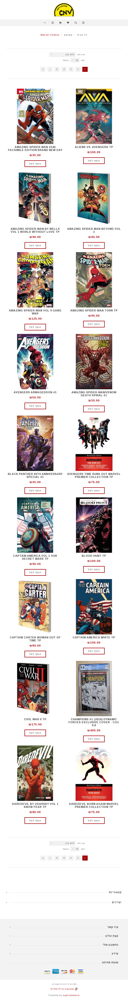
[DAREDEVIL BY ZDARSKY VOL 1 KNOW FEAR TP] (35, 773)
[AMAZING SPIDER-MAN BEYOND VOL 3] (94, 198)
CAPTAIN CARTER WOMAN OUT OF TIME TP (35, 639)
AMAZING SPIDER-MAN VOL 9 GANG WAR (35, 312)
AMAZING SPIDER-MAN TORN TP (94, 310)
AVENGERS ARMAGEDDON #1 (35, 392)
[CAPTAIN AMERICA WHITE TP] (94, 606)
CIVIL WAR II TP (35, 719)
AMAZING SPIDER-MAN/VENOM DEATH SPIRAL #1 (94, 394)
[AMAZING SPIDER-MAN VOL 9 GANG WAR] (35, 279)
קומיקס (68, 34)
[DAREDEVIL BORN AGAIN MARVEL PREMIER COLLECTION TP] (94, 773)
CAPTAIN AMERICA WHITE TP (94, 637)
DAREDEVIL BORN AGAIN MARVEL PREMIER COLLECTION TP (94, 805)
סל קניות (60, 22)
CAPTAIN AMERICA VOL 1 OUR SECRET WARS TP (35, 557)
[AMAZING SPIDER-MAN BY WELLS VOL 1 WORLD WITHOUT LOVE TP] (35, 198)
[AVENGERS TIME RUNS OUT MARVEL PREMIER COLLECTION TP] (94, 443)
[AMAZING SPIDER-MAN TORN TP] (94, 279)
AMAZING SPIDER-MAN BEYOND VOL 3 (94, 230)
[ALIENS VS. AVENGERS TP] (94, 116)
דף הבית (82, 34)
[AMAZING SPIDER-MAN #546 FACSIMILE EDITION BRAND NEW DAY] (35, 116)
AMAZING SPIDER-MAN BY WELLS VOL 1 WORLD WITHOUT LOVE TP (35, 230)
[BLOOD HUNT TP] (94, 525)
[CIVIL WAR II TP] (35, 688)
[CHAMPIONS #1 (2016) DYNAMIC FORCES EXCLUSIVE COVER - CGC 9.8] (94, 688)
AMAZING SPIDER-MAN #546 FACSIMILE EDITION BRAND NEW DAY (35, 148)
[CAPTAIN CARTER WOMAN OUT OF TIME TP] (35, 606)
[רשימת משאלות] (68, 22)
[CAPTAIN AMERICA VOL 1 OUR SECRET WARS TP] (35, 525)
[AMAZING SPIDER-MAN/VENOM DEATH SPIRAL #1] (94, 361)
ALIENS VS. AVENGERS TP (94, 147)
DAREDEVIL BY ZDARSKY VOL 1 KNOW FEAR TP (35, 805)
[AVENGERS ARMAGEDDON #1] (35, 361)
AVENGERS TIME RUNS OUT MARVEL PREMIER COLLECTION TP (94, 475)
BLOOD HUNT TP (94, 555)
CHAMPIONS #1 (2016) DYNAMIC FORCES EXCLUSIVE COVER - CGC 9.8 (93, 722)
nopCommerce (71, 995)
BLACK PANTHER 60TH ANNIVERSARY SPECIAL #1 (35, 475)
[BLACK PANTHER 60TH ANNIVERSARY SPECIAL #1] (35, 443)
